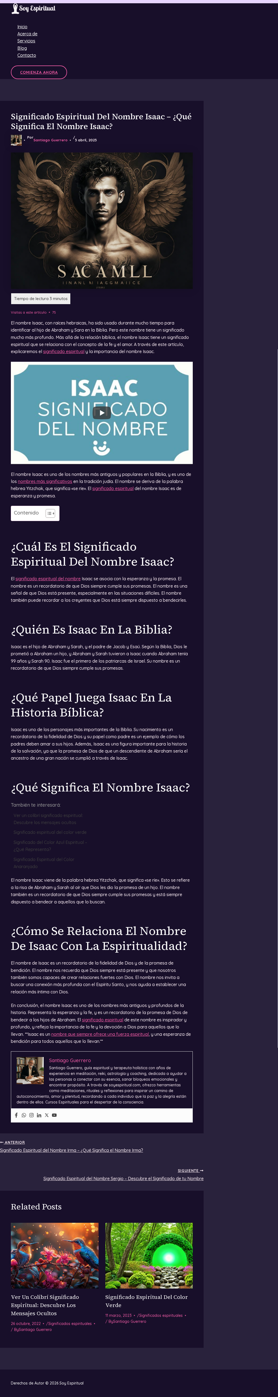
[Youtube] (54, 1115)
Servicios (26, 40)
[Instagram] (31, 1115)
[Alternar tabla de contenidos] (48, 513)
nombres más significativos (45, 481)
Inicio (22, 26)
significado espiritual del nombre (48, 578)
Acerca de (27, 33)
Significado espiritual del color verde (50, 832)
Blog (22, 48)
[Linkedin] (39, 1115)
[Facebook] (16, 1115)
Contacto (26, 55)
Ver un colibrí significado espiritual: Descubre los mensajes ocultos (48, 819)
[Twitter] (46, 1115)
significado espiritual (63, 351)
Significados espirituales (70, 1323)
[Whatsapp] (23, 1115)
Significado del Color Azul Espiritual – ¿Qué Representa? (50, 846)
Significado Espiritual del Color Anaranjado (44, 863)
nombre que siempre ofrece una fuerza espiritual (100, 1034)
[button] (39, 72)
